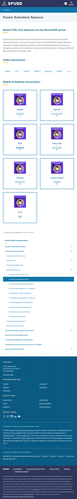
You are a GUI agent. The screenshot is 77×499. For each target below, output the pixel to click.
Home (7, 10)
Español (26, 71)
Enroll (5, 403)
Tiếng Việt (48, 71)
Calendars (6, 407)
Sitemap (67, 469)
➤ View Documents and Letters (19, 312)
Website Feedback (21, 471)
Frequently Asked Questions (16, 321)
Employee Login (8, 375)
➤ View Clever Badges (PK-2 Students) (22, 288)
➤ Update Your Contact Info (18, 274)
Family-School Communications (16, 240)
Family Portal (7, 400)
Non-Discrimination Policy (35, 469)
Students (6, 387)
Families (6, 384)
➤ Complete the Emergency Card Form (22, 298)
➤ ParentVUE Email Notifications (20, 293)
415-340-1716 (24, 435)
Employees (6, 391)
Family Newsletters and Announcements (19, 330)
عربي (69, 71)
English (7, 71)
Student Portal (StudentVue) (15, 246)
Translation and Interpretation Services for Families (23, 344)
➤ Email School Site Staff (17, 316)
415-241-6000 (8, 371)
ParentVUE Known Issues (15, 326)
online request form (28, 438)
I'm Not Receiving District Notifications (19, 340)
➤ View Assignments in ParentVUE (21, 302)
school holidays (57, 438)
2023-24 (45, 456)
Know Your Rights (45, 403)
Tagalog (36, 71)
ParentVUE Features (13, 270)
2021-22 (61, 456)
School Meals (43, 400)
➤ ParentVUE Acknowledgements (20, 307)
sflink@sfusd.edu (9, 435)
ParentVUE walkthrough (14, 265)
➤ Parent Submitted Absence (19, 279)
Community (43, 384)
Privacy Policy (54, 469)
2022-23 (53, 456)
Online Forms (11, 260)
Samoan (59, 71)
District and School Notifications (16, 335)
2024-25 (37, 456)
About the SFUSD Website (14, 349)
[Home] (15, 4)
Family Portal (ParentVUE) (14, 251)
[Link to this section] (67, 30)
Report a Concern (45, 407)
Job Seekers (43, 387)
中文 (16, 71)
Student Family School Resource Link (22, 430)
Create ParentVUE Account (15, 256)
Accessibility (17, 469)
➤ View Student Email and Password (21, 284)
